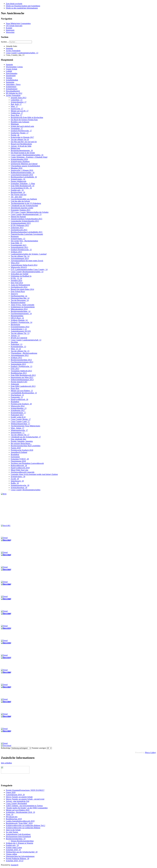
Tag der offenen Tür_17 (20, 435)
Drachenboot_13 (17, 395)
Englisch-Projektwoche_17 (21, 131)
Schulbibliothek (12, 80)
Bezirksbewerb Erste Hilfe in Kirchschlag (27, 117)
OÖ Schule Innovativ (14, 26)
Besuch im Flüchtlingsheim (21, 144)
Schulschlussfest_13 (18, 408)
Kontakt (9, 28)
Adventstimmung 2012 (20, 355)
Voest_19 (9, 814)
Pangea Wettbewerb (18, 181)
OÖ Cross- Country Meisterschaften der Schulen (29, 212)
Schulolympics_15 (18, 239)
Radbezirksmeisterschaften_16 (22, 172)
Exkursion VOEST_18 (20, 459)
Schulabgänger (11, 89)
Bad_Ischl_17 (16, 104)
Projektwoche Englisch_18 (21, 404)
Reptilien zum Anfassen (20, 122)
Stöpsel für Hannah (18, 217)
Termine (9, 78)
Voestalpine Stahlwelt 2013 (21, 371)
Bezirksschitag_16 (18, 192)
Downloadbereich (13, 91)
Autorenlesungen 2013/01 (21, 331)
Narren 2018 (16, 448)
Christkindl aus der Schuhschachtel (24, 206)
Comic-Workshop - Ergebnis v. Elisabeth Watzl (29, 157)
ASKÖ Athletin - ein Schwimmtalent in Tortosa (24, 806)
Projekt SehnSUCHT (19, 382)
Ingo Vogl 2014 (17, 283)
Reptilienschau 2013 (19, 373)
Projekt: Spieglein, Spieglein (22, 441)
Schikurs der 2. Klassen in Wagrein (19, 843)
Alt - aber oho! (16, 197)
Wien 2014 (15, 263)
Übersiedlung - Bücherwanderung (24, 353)
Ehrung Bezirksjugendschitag (22, 841)
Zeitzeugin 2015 (17, 228)
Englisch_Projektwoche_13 (21, 366)
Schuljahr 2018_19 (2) (14, 861)
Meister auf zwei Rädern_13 (22, 391)
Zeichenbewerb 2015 (19, 230)
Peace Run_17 (16, 115)
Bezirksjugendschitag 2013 (21, 360)
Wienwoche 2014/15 (19, 267)
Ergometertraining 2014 (20, 327)
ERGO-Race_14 (17, 318)
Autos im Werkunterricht (20, 285)
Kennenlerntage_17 (18, 413)
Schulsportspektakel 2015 (21, 223)
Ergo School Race (18, 291)
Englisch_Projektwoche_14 (21, 322)
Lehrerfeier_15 (16, 100)
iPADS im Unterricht (19, 338)
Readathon (15, 402)
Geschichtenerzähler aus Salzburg (24, 199)
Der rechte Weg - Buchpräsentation (24, 241)
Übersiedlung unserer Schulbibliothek (25, 166)
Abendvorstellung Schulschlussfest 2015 (26, 219)
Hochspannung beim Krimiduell (18, 836)
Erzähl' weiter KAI (18, 417)
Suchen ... (5, 42)
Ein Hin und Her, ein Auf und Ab (24, 142)
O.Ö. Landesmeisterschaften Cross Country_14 (29, 269)
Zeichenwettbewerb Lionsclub (22, 472)
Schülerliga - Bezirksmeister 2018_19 (20, 812)
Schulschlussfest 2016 (19, 159)
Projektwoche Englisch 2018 (22, 450)
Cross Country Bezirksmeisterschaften (25, 490)
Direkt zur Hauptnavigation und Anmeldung (23, 6)
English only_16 (17, 190)
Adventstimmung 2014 (20, 258)
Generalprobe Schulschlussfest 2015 (25, 221)
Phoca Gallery (150, 752)
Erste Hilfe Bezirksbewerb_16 (22, 186)
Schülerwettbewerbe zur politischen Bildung (23, 828)
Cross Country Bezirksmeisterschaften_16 (27, 155)
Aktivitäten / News (13, 84)
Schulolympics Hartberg (20, 161)
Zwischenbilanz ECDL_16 (21, 188)
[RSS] (4, 494)
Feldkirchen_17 (17, 113)
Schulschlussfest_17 (18, 102)
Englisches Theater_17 (19, 133)
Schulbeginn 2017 (18, 410)
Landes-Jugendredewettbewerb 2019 (20, 821)
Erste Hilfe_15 (16, 243)
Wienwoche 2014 (17, 406)
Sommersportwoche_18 (20, 485)
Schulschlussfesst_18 (19, 488)
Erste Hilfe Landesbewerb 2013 (23, 386)
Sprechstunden (11, 73)
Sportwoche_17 (17, 109)
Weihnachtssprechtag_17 (20, 424)
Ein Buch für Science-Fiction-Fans (24, 120)
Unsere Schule (11, 69)
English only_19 (12, 845)
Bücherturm (15, 324)
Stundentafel (11, 76)
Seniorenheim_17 (17, 432)
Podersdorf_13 (16, 344)
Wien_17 (14, 106)
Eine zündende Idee (18, 439)
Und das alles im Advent (20, 201)
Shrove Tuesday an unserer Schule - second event (25, 799)
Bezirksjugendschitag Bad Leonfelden (25, 446)
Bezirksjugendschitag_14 (20, 311)
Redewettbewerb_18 (19, 465)
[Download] (6, 746)
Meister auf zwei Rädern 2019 (17, 810)
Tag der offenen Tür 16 (20, 139)
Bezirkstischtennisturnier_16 (22, 150)
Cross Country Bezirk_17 (21, 419)
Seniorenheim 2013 (18, 364)
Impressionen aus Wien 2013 (22, 377)
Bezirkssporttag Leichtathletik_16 (24, 177)
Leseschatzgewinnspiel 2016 (22, 175)
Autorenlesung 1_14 (19, 329)
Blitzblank (15, 124)
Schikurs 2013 (16, 358)
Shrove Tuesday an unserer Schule (19, 797)
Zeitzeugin (15, 384)
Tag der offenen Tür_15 (20, 351)
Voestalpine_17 (17, 128)
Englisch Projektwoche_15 (21, 250)
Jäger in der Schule (13, 830)
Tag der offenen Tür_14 (20, 256)
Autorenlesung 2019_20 (15, 795)
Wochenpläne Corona (14, 67)
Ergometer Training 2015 (20, 210)
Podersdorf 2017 (17, 415)
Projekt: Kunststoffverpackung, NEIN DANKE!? (25, 790)
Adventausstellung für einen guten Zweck (27, 261)
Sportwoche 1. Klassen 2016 (22, 170)
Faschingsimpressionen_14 (21, 313)
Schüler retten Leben (14, 847)
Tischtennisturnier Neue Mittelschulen (25, 426)
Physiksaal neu (11, 817)
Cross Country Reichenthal (16, 803)
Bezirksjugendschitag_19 (15, 839)
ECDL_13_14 (16, 278)
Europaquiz (15, 457)
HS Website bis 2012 (14, 93)
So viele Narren (12, 832)
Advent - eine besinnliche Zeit (17, 801)
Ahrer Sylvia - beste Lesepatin (22, 305)
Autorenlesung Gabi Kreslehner (18, 834)
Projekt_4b (15, 135)
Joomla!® (14, 865)
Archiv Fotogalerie (13, 95)
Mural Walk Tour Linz (19, 470)
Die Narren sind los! (18, 195)
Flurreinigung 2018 (18, 461)
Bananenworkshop (18, 302)
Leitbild (9, 71)
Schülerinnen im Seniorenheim (23, 307)
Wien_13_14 (16, 349)
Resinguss (15, 236)
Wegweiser (10, 32)
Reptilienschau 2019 (14, 819)
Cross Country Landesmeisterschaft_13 (26, 340)
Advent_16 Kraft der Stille (21, 146)
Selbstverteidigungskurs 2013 (22, 380)
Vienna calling (11, 854)
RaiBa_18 (15, 483)
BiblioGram (15, 148)
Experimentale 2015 (18, 245)
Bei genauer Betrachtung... (21, 443)
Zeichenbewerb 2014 (19, 287)
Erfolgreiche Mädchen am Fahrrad (24, 164)
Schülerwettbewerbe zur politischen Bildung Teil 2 (25, 825)
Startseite (9, 65)
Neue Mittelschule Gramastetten (18, 23)
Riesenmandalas (17, 316)
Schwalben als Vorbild (19, 274)
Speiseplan (10, 82)
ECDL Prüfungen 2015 (20, 225)
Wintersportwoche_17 (19, 430)
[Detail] (4, 538)
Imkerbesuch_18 (17, 481)
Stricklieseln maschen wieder (22, 208)
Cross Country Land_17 (20, 421)
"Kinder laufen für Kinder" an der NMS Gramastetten (27, 808)
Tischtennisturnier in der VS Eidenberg (26, 203)
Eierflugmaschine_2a (19, 296)
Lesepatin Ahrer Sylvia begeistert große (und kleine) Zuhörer (34, 474)
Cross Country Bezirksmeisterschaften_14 (27, 272)
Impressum (10, 30)
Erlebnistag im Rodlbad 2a (21, 276)
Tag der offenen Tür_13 (20, 333)
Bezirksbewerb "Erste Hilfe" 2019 (19, 823)
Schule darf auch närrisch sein (22, 126)
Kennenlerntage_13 (18, 347)
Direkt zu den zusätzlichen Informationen (22, 8)
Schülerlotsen (11, 87)
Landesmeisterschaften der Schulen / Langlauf (28, 254)
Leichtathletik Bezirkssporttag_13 (24, 393)
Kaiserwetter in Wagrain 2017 (22, 137)
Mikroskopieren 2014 (19, 309)
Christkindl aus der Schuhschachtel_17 (26, 437)
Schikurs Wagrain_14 (19, 320)
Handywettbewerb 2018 (20, 468)
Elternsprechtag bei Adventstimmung (20, 856)
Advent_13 (15, 335)
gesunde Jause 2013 (18, 98)
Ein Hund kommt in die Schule (23, 153)
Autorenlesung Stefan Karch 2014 (24, 265)
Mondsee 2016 (16, 168)
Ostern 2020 (10, 792)
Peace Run (15, 388)
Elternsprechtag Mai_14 (20, 298)
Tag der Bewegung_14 (20, 300)
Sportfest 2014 (16, 280)
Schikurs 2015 (16, 252)
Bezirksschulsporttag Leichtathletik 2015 (26, 232)
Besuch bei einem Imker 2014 (22, 289)
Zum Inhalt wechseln (14, 4)
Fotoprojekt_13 (17, 397)
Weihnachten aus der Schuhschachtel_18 (21, 852)
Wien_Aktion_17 (17, 428)
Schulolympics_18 (18, 476)
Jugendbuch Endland (19, 452)
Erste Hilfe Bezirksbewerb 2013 (23, 375)
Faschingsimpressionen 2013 (22, 362)
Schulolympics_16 (18, 179)
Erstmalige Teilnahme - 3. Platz (23, 183)
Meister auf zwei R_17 (19, 111)
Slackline (14, 342)
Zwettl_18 (15, 479)
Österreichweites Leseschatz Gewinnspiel (27, 234)
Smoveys (14, 294)
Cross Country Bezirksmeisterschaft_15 (26, 214)
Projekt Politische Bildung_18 (17, 858)
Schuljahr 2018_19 (13, 850)
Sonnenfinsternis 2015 (19, 247)
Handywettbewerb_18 (19, 399)
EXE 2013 (15, 369)
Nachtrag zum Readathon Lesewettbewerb (27, 463)
